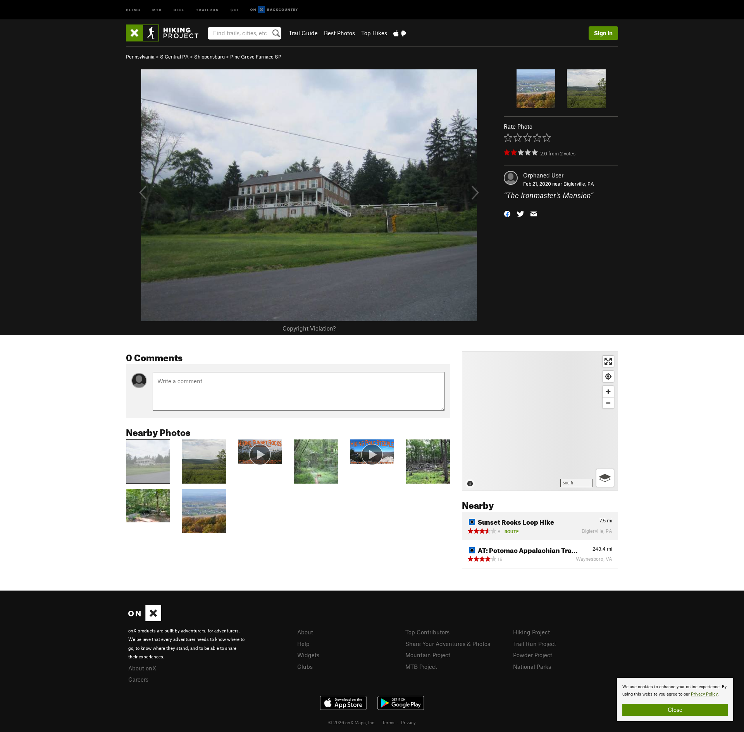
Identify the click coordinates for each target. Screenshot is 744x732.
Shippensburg (209, 56)
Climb (133, 9)
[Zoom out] (608, 402)
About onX (142, 668)
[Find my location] (608, 376)
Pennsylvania (140, 56)
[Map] (540, 421)
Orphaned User (543, 175)
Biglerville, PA (578, 184)
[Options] (605, 478)
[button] (507, 213)
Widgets (308, 654)
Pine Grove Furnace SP (255, 56)
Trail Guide (303, 32)
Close (675, 709)
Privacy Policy (704, 694)
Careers (138, 679)
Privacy (408, 722)
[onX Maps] (144, 618)
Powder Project (532, 654)
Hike (179, 9)
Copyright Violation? (309, 328)
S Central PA (174, 56)
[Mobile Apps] (399, 32)
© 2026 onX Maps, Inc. (351, 722)
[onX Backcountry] (274, 10)
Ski (235, 9)
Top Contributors (427, 632)
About (305, 632)
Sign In (603, 32)
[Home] (166, 32)
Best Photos (339, 32)
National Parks (532, 666)
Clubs (305, 666)
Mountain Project (427, 654)
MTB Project (421, 666)
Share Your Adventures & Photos (447, 643)
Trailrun (207, 9)
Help (303, 643)
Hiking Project (531, 632)
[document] (675, 699)
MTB (157, 9)
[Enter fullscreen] (608, 361)
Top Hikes (374, 32)
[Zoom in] (608, 391)
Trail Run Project (534, 643)
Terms (388, 722)
